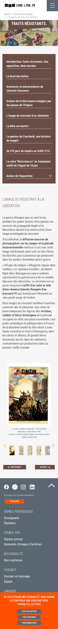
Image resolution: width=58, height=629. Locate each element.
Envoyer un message (17, 576)
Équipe (8, 581)
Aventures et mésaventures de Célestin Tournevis (24, 88)
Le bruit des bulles (17, 76)
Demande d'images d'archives (23, 544)
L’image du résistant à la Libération (27, 115)
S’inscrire (14, 501)
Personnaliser (29, 623)
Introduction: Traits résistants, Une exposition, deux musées (27, 63)
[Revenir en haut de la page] (51, 484)
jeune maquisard (12, 285)
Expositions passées (23, 14)
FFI (15, 293)
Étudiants (10, 523)
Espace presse (13, 539)
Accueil (7, 14)
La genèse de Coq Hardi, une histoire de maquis (28, 138)
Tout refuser (29, 617)
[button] (29, 176)
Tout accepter (29, 611)
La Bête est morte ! (17, 126)
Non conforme (13, 560)
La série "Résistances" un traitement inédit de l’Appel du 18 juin (28, 163)
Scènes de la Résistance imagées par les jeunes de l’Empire (28, 103)
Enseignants (11, 518)
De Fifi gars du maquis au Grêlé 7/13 (28, 151)
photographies (11, 243)
